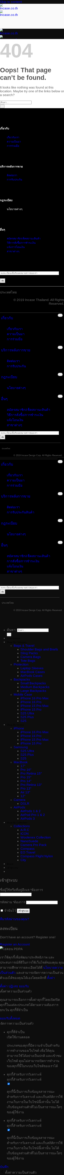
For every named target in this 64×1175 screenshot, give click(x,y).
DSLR (24, 803)
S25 (23, 721)
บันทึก (4, 1167)
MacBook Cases (32, 672)
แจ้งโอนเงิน (15, 420)
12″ (22, 796)
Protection (21, 664)
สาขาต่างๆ (13, 251)
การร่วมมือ (13, 145)
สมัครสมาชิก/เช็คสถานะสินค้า (24, 238)
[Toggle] (60, 315)
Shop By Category (16, 642)
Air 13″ (25, 792)
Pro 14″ (25, 781)
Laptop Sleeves (32, 668)
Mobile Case (23, 694)
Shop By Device (15, 724)
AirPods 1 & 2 (30, 811)
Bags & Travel (24, 645)
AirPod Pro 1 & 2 (32, 815)
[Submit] (2, 106)
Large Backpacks (33, 691)
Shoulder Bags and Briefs (39, 649)
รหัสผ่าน (12, 902)
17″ (22, 766)
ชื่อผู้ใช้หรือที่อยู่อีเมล (21, 890)
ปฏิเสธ (13, 986)
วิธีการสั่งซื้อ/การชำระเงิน (25, 415)
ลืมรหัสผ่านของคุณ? (14, 919)
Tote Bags (27, 660)
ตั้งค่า (51, 978)
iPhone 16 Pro (30, 702)
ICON (24, 833)
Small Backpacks (33, 683)
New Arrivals (13, 638)
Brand (10, 864)
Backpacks (22, 679)
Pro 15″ (25, 777)
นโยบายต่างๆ (16, 388)
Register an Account (15, 944)
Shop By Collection (17, 822)
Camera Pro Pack (33, 845)
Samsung (21, 747)
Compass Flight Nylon (36, 856)
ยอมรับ (24, 986)
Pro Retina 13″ (31, 785)
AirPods (19, 807)
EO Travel (27, 852)
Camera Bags (30, 657)
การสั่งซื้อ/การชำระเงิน (23, 561)
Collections (22, 826)
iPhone (19, 728)
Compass (27, 848)
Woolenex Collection (35, 837)
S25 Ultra (27, 713)
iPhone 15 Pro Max (34, 706)
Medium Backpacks (34, 687)
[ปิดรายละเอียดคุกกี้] (2, 1172)
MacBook (21, 762)
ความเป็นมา (14, 141)
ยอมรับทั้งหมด (10, 1018)
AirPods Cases (31, 675)
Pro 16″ (25, 769)
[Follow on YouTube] (6, 266)
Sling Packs (29, 653)
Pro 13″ (25, 788)
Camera (19, 800)
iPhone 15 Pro (30, 709)
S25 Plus (27, 717)
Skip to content (11, 2)
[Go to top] (1, 622)
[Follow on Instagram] (2, 266)
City (23, 860)
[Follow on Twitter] (4, 266)
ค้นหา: (11, 630)
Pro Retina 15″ (31, 773)
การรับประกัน (14, 179)
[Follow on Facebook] (1, 266)
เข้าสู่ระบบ (23, 911)
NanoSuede (29, 841)
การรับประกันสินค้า (20, 512)
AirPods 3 (27, 818)
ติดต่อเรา (13, 361)
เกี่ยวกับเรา (13, 137)
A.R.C (24, 830)
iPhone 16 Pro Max (34, 698)
